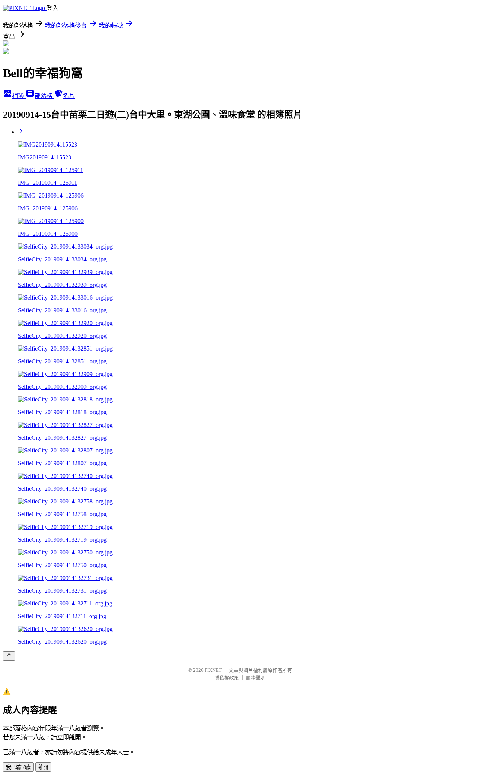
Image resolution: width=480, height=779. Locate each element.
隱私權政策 (226, 677)
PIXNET (213, 670)
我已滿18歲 (18, 767)
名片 (69, 96)
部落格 (44, 96)
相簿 (19, 96)
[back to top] (9, 656)
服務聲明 (256, 677)
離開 (43, 767)
